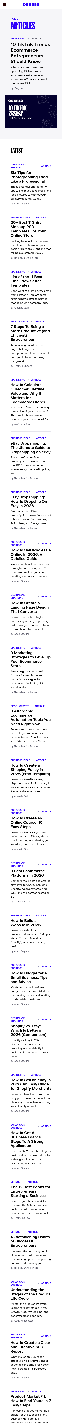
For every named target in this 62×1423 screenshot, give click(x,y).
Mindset (16, 1181)
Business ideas (20, 217)
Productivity (20, 321)
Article (36, 38)
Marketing (18, 38)
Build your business (18, 543)
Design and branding (18, 166)
